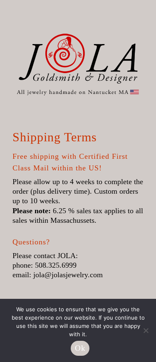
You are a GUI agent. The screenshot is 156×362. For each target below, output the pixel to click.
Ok (80, 348)
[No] (145, 330)
